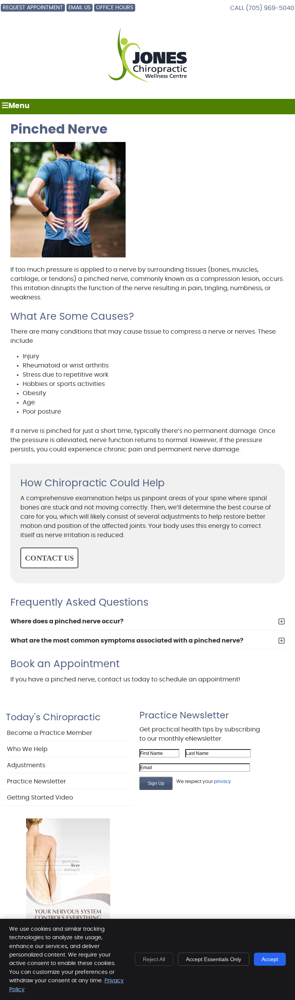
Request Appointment (33, 7)
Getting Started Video (40, 798)
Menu (19, 106)
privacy (222, 781)
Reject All (154, 959)
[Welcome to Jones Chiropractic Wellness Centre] (147, 83)
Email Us (79, 7)
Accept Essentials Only (213, 959)
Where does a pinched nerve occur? (67, 621)
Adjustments (26, 765)
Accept (270, 959)
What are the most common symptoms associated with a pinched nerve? (127, 641)
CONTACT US (49, 558)
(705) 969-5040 (270, 8)
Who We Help (27, 749)
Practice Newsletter (36, 781)
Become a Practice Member (49, 733)
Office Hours (114, 7)
